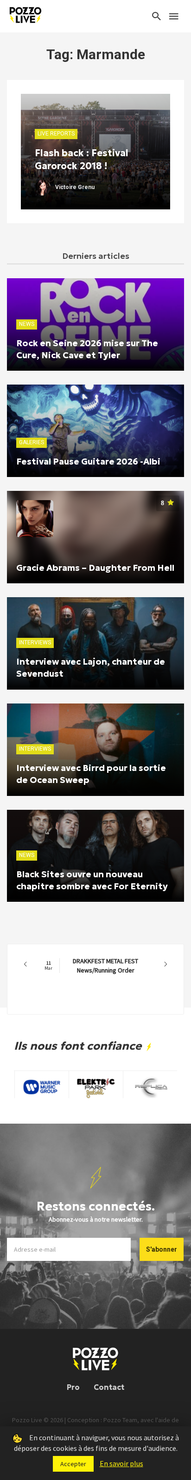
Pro (73, 1387)
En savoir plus (121, 1463)
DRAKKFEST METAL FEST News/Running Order (91, 965)
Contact (109, 1387)
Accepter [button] (73, 1464)
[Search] (157, 16)
